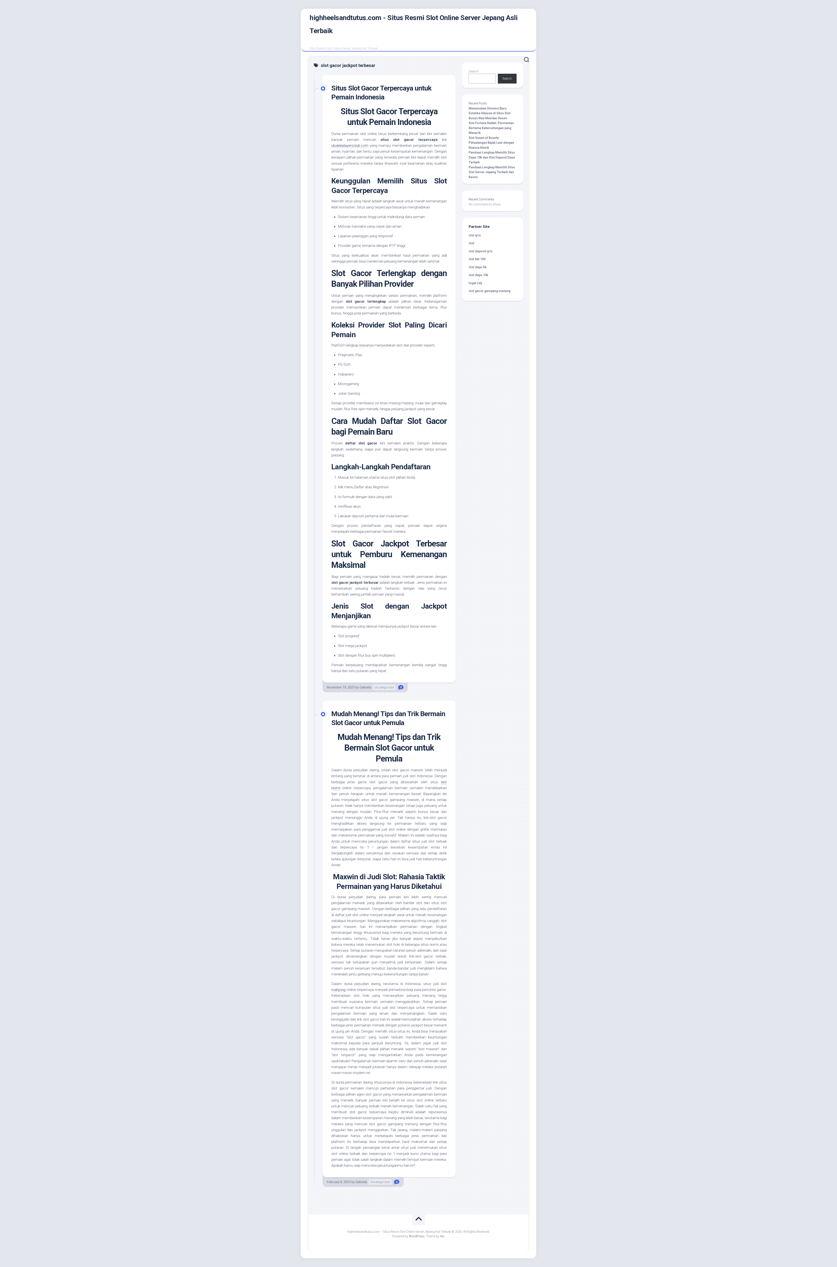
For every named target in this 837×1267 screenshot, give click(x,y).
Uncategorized (384, 687)
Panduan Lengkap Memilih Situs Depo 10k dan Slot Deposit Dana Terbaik (492, 157)
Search (473, 71)
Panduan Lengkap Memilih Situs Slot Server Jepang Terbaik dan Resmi (492, 172)
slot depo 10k (478, 275)
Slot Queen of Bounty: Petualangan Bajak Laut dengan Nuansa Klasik (491, 142)
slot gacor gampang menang (489, 291)
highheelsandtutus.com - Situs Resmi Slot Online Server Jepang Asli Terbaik (413, 24)
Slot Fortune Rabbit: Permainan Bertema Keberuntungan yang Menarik (491, 128)
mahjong (338, 989)
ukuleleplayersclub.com (349, 145)
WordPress (417, 1236)
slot (471, 243)
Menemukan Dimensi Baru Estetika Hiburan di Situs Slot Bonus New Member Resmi (489, 113)
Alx (442, 1236)
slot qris (475, 235)
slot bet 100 (477, 259)
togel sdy (475, 283)
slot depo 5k (478, 267)
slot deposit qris (481, 251)
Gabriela (365, 687)
